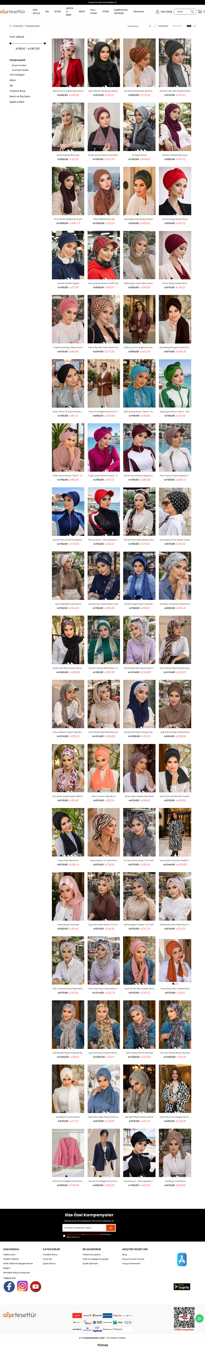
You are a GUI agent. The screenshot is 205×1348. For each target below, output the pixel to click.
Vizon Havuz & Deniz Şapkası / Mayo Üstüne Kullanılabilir (175, 475)
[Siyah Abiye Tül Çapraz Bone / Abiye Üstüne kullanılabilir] (68, 383)
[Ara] (192, 11)
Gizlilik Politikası (11, 1259)
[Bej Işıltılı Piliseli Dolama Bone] (139, 1089)
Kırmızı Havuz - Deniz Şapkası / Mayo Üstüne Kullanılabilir (103, 539)
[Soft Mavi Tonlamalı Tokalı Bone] (175, 575)
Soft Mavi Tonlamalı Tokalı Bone (175, 604)
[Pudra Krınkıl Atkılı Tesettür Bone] (139, 960)
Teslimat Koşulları (92, 1254)
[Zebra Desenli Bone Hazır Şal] (139, 1024)
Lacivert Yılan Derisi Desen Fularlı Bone (103, 604)
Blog (124, 1254)
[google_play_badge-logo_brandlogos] (182, 1287)
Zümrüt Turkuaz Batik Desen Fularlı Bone (103, 668)
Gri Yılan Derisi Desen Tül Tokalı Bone (139, 860)
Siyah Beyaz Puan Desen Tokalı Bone (175, 539)
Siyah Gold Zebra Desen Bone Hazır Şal (68, 668)
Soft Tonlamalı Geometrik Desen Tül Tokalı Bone (68, 988)
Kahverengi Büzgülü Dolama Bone (175, 347)
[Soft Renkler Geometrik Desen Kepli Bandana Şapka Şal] (139, 640)
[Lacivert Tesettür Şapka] (68, 255)
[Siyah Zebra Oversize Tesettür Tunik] (175, 832)
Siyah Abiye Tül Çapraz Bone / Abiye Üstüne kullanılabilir (68, 411)
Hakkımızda (9, 1254)
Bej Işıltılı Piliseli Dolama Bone (139, 1117)
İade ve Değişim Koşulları (96, 1259)
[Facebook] (9, 1287)
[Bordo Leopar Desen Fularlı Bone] (104, 127)
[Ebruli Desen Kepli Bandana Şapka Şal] (104, 704)
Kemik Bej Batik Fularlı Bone (68, 604)
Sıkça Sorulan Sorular (133, 1259)
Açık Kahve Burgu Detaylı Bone (174, 732)
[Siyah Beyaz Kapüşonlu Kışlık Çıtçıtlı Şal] (104, 62)
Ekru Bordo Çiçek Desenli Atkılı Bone (68, 796)
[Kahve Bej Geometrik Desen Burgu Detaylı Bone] (104, 319)
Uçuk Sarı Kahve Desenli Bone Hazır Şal (103, 1052)
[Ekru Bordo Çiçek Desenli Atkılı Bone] (68, 768)
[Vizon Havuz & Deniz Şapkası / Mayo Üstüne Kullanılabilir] (175, 447)
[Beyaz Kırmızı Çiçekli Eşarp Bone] (68, 62)
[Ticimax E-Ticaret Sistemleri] (102, 1345)
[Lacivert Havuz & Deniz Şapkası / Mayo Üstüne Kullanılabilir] (68, 511)
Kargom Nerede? (131, 1263)
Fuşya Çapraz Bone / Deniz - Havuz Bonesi (103, 475)
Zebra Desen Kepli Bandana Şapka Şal (175, 668)
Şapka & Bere (17, 102)
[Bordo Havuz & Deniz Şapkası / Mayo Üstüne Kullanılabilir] (139, 447)
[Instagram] (22, 1286)
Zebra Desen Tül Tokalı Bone (103, 860)
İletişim (6, 1268)
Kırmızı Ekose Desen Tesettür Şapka (103, 283)
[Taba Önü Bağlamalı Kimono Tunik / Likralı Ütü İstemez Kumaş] (104, 383)
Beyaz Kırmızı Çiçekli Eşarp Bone (68, 91)
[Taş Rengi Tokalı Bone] (175, 1153)
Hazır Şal (47, 1259)
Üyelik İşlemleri (90, 1263)
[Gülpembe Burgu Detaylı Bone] (68, 319)
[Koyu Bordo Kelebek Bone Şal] (68, 191)
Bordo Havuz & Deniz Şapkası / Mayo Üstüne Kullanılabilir (139, 475)
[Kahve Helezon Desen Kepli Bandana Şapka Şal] (68, 704)
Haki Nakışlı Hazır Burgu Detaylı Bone (139, 219)
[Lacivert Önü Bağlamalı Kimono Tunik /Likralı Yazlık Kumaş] (104, 1153)
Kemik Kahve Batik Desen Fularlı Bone (139, 539)
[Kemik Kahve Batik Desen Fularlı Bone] (139, 511)
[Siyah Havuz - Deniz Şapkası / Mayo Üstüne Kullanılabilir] (139, 1153)
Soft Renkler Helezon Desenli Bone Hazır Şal (68, 1052)
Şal (11, 85)
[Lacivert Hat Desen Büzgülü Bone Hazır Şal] (139, 704)
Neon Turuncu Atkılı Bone (104, 796)
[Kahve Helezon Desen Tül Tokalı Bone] (139, 896)
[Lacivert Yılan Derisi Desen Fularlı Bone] (104, 575)
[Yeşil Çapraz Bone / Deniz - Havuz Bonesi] (175, 383)
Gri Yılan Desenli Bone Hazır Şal (175, 1052)
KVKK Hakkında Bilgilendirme (18, 1263)
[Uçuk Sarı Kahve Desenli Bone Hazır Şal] (104, 1024)
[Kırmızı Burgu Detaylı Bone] (175, 191)
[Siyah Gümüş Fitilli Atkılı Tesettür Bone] (175, 768)
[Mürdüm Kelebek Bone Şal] (175, 127)
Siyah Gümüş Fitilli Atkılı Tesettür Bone (175, 796)
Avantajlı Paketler (20, 70)
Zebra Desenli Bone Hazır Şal (139, 1052)
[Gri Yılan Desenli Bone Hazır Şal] (175, 1024)
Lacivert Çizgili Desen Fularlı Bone (139, 604)
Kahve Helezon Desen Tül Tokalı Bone (139, 924)
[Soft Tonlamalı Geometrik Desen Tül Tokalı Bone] (68, 960)
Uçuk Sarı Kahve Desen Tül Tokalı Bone (103, 924)
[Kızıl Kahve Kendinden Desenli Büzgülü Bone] (139, 62)
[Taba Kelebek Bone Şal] (104, 191)
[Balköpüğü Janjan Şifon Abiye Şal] (139, 255)
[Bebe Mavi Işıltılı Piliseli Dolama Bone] (104, 1089)
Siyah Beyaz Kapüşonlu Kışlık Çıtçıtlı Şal (103, 91)
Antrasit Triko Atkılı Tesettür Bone (175, 91)
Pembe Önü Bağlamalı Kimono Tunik (68, 1181)
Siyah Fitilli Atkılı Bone (68, 860)
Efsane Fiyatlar (19, 65)
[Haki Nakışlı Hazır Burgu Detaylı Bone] (139, 191)
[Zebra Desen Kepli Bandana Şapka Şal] (175, 640)
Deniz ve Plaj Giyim (20, 96)
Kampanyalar (18, 60)
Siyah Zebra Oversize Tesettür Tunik (175, 860)
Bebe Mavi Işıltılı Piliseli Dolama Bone (103, 1117)
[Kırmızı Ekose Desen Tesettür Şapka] (104, 255)
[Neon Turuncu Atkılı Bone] (104, 768)
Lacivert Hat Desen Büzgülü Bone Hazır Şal (139, 732)
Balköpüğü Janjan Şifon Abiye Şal (139, 283)
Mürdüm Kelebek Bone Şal (175, 155)
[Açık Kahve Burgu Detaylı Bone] (175, 704)
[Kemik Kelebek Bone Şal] (68, 127)
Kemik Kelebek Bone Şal (68, 155)
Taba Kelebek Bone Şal (104, 219)
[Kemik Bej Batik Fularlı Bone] (68, 575)
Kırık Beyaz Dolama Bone (68, 1117)
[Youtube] (36, 1287)
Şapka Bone (49, 1263)
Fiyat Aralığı (17, 36)
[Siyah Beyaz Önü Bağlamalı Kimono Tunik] (175, 1089)
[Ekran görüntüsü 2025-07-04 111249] (185, 1319)
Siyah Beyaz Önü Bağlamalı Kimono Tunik (175, 1117)
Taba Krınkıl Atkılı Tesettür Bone (175, 988)
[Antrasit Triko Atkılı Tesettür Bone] (175, 62)
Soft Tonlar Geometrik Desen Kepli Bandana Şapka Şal (103, 988)
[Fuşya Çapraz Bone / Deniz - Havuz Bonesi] (104, 447)
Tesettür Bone (17, 91)
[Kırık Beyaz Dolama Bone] (68, 1089)
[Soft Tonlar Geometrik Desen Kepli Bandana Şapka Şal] (104, 960)
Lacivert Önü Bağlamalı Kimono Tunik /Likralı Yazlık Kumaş (103, 1181)
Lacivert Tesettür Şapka (68, 283)
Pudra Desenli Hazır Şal (68, 924)
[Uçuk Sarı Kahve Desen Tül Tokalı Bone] (104, 896)
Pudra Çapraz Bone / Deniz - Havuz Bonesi (68, 475)
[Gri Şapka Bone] (139, 127)
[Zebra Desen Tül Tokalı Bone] (104, 832)
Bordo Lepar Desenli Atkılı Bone (139, 796)
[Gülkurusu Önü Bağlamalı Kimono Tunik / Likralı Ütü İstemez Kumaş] (139, 319)
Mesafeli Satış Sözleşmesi (16, 1272)
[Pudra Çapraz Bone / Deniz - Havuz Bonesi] (68, 447)
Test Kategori (17, 75)
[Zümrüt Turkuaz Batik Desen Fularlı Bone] (104, 640)
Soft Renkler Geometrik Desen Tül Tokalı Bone (175, 924)
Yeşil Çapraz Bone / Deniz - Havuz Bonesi (175, 411)
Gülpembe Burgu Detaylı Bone (68, 347)
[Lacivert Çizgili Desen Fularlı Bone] (139, 575)
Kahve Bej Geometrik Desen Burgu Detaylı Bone (103, 347)
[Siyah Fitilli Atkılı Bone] (68, 832)
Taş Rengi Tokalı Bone (175, 1181)
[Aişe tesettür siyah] (19, 1315)
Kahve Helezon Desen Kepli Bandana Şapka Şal (68, 732)
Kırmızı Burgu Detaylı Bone (175, 219)
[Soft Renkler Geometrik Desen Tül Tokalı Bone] (175, 896)
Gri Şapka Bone (139, 155)
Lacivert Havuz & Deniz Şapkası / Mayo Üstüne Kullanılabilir (68, 539)
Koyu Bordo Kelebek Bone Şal (68, 219)
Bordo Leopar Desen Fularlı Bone (103, 155)
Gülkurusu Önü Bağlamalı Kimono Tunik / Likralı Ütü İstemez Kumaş (139, 347)
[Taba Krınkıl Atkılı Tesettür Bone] (175, 960)
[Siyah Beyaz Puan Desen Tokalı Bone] (175, 511)
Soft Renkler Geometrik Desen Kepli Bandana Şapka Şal (139, 668)
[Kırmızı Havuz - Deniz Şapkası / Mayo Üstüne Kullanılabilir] (104, 511)
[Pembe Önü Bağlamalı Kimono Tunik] (68, 1153)
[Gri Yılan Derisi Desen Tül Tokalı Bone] (139, 832)
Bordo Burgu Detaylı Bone (175, 283)
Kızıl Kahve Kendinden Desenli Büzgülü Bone (139, 91)
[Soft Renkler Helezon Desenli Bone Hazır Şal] (68, 1024)
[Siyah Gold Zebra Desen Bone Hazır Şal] (68, 640)
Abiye (13, 80)
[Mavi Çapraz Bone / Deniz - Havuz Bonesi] (139, 383)
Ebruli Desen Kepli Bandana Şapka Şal (103, 732)
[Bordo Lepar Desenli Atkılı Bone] (139, 768)
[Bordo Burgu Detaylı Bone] (175, 255)
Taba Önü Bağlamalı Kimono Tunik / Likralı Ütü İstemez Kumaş (103, 411)
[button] (66, 86)
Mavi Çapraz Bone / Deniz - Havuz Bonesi (139, 411)
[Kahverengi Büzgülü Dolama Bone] (175, 319)
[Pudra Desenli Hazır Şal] (68, 896)
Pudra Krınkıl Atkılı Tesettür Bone (139, 988)
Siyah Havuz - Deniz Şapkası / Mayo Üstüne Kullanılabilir (139, 1181)
